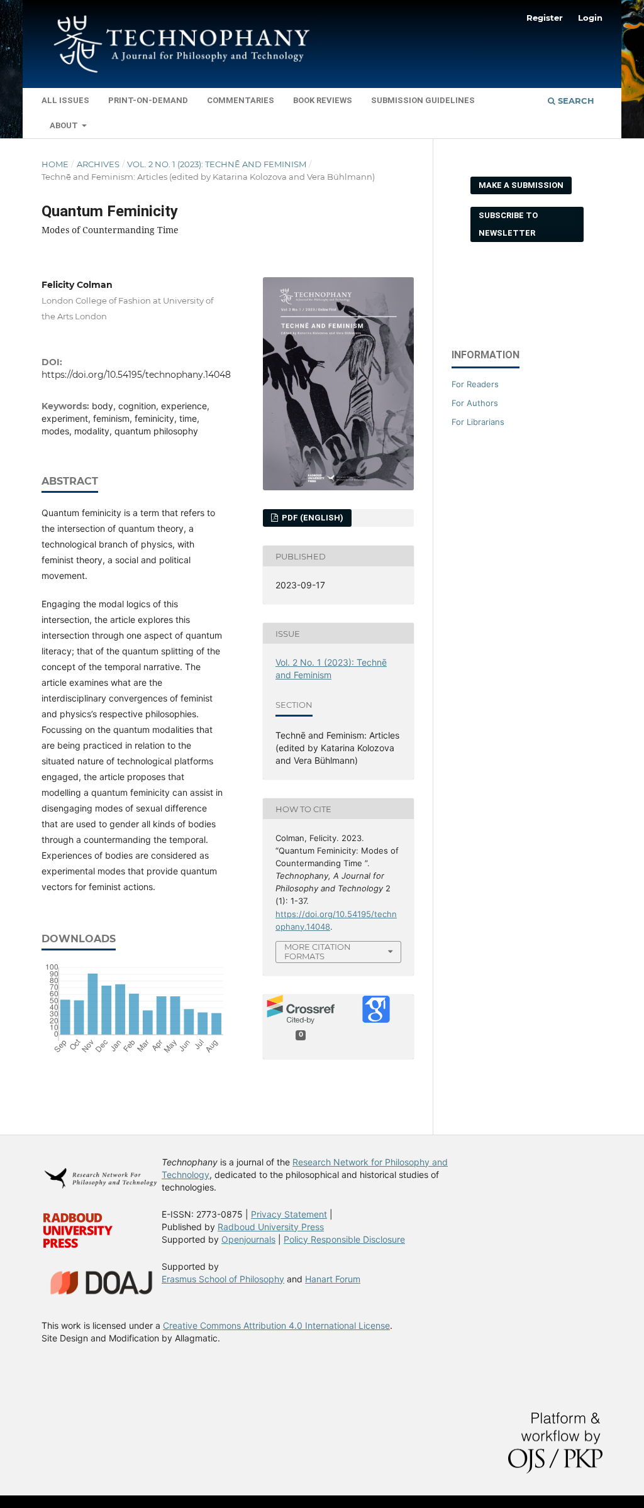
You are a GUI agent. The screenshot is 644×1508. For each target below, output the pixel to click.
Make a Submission (521, 185)
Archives (98, 164)
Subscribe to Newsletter (508, 224)
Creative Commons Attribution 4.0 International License (276, 1325)
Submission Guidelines (423, 100)
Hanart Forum (332, 1279)
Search (574, 101)
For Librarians (478, 422)
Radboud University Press (271, 1226)
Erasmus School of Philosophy (223, 1279)
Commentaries (240, 100)
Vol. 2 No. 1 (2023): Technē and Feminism (216, 164)
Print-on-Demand (148, 100)
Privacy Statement (289, 1214)
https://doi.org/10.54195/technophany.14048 (136, 374)
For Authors (475, 403)
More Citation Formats (317, 951)
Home (55, 164)
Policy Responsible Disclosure (344, 1239)
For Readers (475, 384)
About (65, 125)
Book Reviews (322, 100)
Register (544, 18)
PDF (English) (311, 517)
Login (590, 18)
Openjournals (248, 1239)
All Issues (65, 100)
